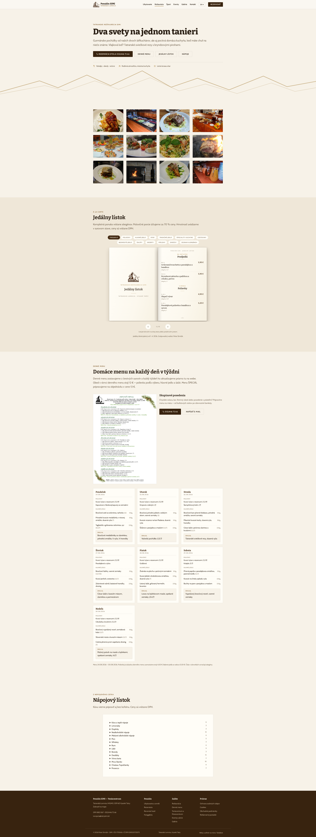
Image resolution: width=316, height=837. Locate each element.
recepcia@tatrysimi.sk (101, 816)
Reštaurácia (159, 4)
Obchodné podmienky (208, 811)
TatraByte (220, 833)
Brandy (159, 752)
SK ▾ (202, 4)
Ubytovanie (147, 4)
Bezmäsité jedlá (125, 242)
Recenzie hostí (149, 811)
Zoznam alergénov (189, 242)
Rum (159, 745)
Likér (159, 748)
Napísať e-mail (193, 411)
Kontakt (193, 4)
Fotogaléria (148, 815)
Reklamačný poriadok (208, 815)
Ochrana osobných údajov (210, 803)
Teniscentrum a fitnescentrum (178, 812)
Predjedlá (114, 237)
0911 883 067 (98, 812)
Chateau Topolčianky (159, 765)
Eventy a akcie (177, 818)
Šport (168, 4)
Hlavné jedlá (140, 237)
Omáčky (173, 242)
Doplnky (159, 729)
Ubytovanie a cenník (152, 803)
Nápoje (185, 54)
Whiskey (159, 742)
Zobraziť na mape (99, 807)
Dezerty (150, 242)
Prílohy (162, 242)
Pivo (159, 739)
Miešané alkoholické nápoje (159, 735)
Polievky (126, 237)
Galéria (184, 4)
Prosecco (159, 768)
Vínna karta (159, 758)
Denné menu (144, 54)
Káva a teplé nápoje (159, 722)
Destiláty (159, 755)
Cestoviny (202, 237)
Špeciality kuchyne (185, 237)
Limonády (159, 725)
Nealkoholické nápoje (159, 732)
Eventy (176, 4)
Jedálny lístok (166, 54)
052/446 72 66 (171, 411)
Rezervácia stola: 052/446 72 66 (114, 54)
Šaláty (139, 242)
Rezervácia (148, 807)
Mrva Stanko (159, 761)
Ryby (153, 237)
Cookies (203, 807)
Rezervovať (215, 4)
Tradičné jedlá (166, 237)
